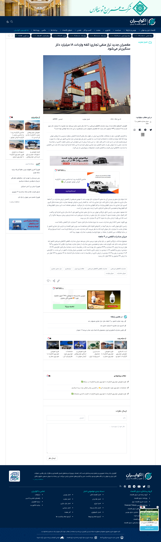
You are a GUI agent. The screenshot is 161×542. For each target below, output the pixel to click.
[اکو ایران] (142, 22)
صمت (98, 30)
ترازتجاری (68, 269)
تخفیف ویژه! (69, 306)
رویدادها (36, 30)
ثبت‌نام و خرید (70, 191)
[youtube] (139, 487)
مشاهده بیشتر (15, 202)
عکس (44, 30)
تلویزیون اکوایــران (20, 30)
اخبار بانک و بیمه (95, 508)
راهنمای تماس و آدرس (33, 498)
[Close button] (158, 507)
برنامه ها (54, 30)
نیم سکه (149, 36)
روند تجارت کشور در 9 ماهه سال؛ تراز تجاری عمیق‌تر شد (106, 321)
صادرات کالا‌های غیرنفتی (118, 269)
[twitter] (151, 130)
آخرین (38, 164)
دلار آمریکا (24, 36)
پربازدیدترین (30, 164)
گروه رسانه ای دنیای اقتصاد (138, 495)
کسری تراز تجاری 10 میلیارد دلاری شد (112, 326)
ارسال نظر (52, 458)
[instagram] (149, 487)
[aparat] (125, 487)
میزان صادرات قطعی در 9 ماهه (142, 122)
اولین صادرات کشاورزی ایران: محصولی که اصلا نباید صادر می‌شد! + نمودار (100, 330)
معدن (79, 30)
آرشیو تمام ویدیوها (94, 517)
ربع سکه (129, 36)
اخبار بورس (67, 495)
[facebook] (140, 130)
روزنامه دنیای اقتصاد (140, 498)
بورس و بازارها (131, 30)
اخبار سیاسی (67, 508)
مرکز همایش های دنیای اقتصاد (137, 509)
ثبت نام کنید (149, 528)
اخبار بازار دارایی (66, 503)
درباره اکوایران (36, 502)
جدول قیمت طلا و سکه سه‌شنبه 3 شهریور (26, 192)
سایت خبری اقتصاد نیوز (139, 502)
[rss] (120, 487)
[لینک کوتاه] (58, 281)
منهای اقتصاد (67, 30)
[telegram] (145, 130)
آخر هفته (68, 512)
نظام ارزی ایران (79, 269)
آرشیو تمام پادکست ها (63, 517)
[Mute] (92, 307)
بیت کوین (72, 36)
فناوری (107, 30)
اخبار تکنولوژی (96, 512)
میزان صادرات (121, 273)
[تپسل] (56, 170)
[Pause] (89, 307)
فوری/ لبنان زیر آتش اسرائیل (30, 186)
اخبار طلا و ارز (96, 499)
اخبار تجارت (143, 42)
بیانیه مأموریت (35, 505)
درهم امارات (92, 36)
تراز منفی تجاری (56, 269)
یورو (110, 36)
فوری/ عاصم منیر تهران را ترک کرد (29, 197)
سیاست (118, 30)
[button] (9, 35)
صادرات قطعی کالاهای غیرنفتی (97, 269)
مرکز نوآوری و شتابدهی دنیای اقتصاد (135, 523)
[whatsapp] (135, 130)
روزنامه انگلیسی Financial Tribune (136, 505)
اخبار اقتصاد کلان (95, 495)
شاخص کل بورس (49, 36)
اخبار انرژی (97, 503)
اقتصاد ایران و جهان (148, 30)
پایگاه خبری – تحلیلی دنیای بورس (136, 512)
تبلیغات (37, 495)
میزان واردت (110, 273)
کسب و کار (87, 30)
